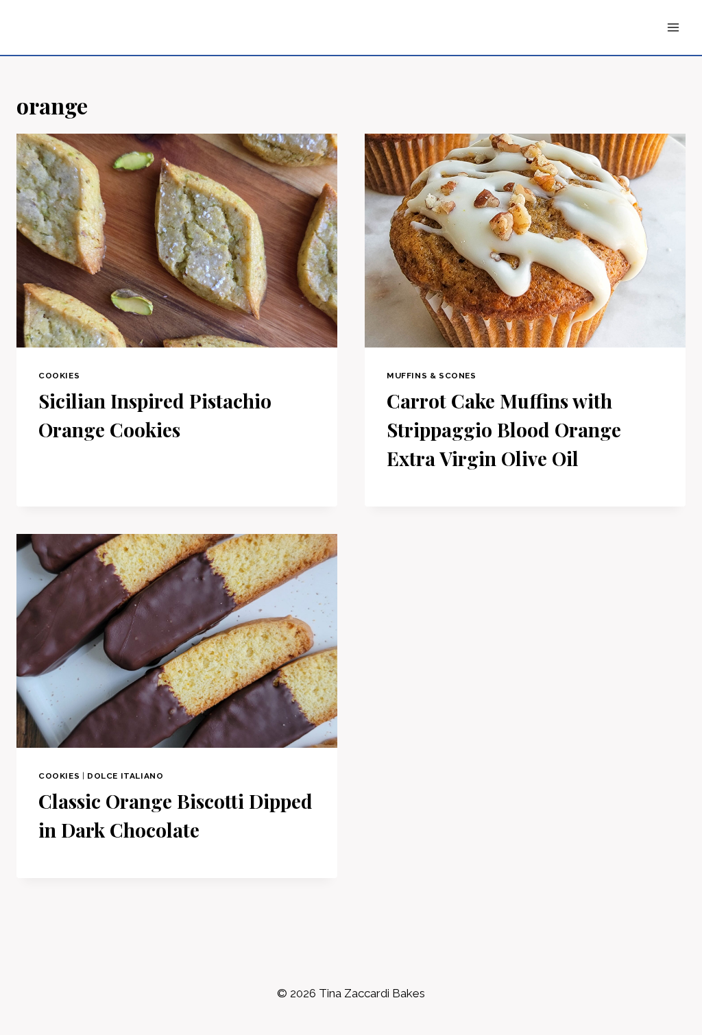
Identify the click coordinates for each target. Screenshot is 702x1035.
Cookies (59, 375)
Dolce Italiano (125, 776)
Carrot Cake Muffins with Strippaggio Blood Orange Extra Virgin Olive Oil (504, 429)
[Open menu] (673, 27)
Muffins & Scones (431, 375)
